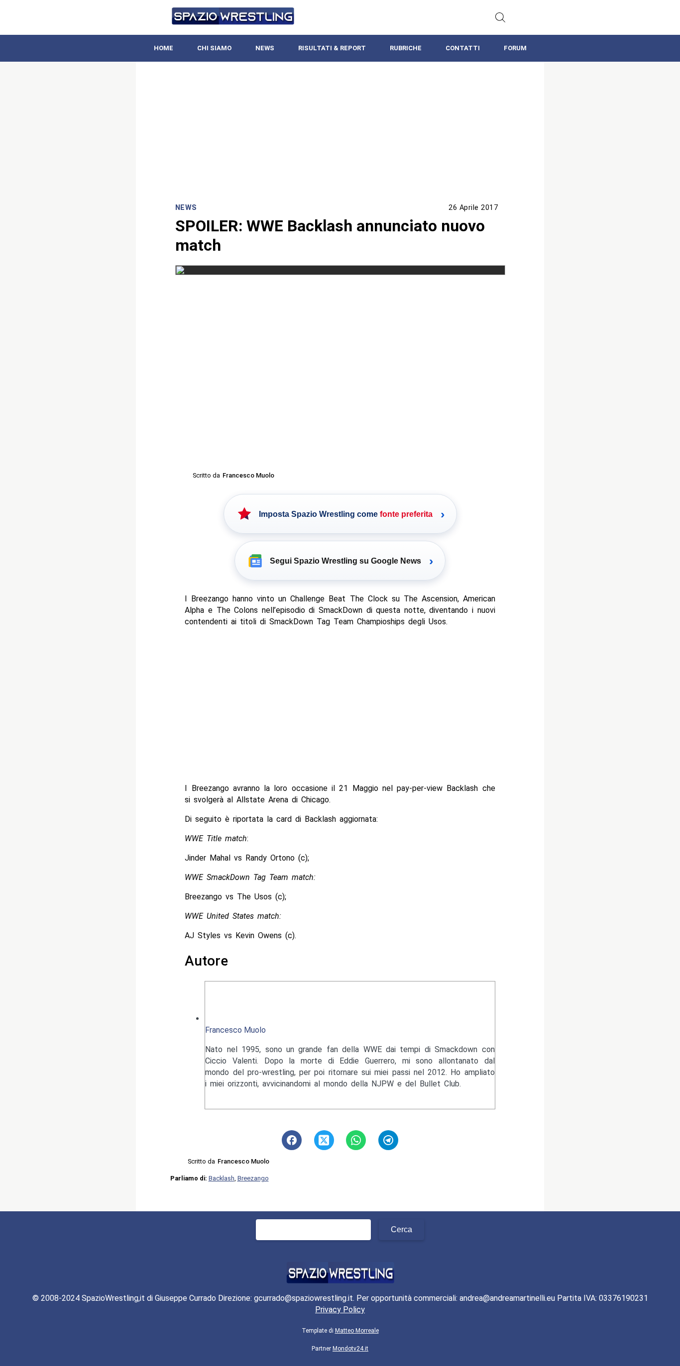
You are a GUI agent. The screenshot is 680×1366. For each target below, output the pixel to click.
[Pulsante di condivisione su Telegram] (388, 1140)
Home (163, 48)
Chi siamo (214, 48)
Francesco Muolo (235, 1030)
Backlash (221, 1178)
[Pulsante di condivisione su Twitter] (324, 1140)
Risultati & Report (332, 48)
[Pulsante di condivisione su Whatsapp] (356, 1140)
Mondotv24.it (350, 1348)
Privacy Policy (340, 1309)
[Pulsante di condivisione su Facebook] (292, 1140)
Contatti (463, 48)
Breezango (253, 1178)
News (264, 48)
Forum (515, 48)
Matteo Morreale (357, 1330)
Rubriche (406, 48)
